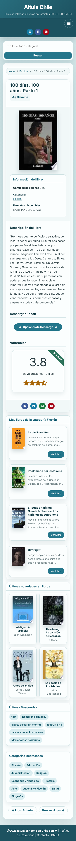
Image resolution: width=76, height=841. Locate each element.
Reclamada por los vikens (45, 471)
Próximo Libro (51, 810)
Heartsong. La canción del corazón (53, 633)
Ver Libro (56, 454)
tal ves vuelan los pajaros (27, 732)
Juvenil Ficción (20, 772)
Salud (55, 788)
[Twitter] (30, 32)
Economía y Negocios (25, 780)
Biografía (17, 796)
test (13, 716)
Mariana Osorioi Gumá (25, 740)
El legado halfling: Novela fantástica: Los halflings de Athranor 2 (43, 511)
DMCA (55, 835)
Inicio (11, 71)
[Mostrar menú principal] (68, 23)
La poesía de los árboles (53, 684)
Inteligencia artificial (22, 629)
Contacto (43, 835)
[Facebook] (38, 32)
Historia (50, 780)
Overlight (34, 550)
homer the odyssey (34, 716)
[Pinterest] (46, 32)
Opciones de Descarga (38, 327)
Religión (41, 772)
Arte (14, 788)
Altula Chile (38, 7)
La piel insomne (38, 432)
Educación (33, 765)
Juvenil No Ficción (34, 788)
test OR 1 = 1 (54, 724)
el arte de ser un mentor (26, 724)
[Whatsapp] (42, 406)
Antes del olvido (23, 685)
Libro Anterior (24, 810)
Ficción (23, 71)
